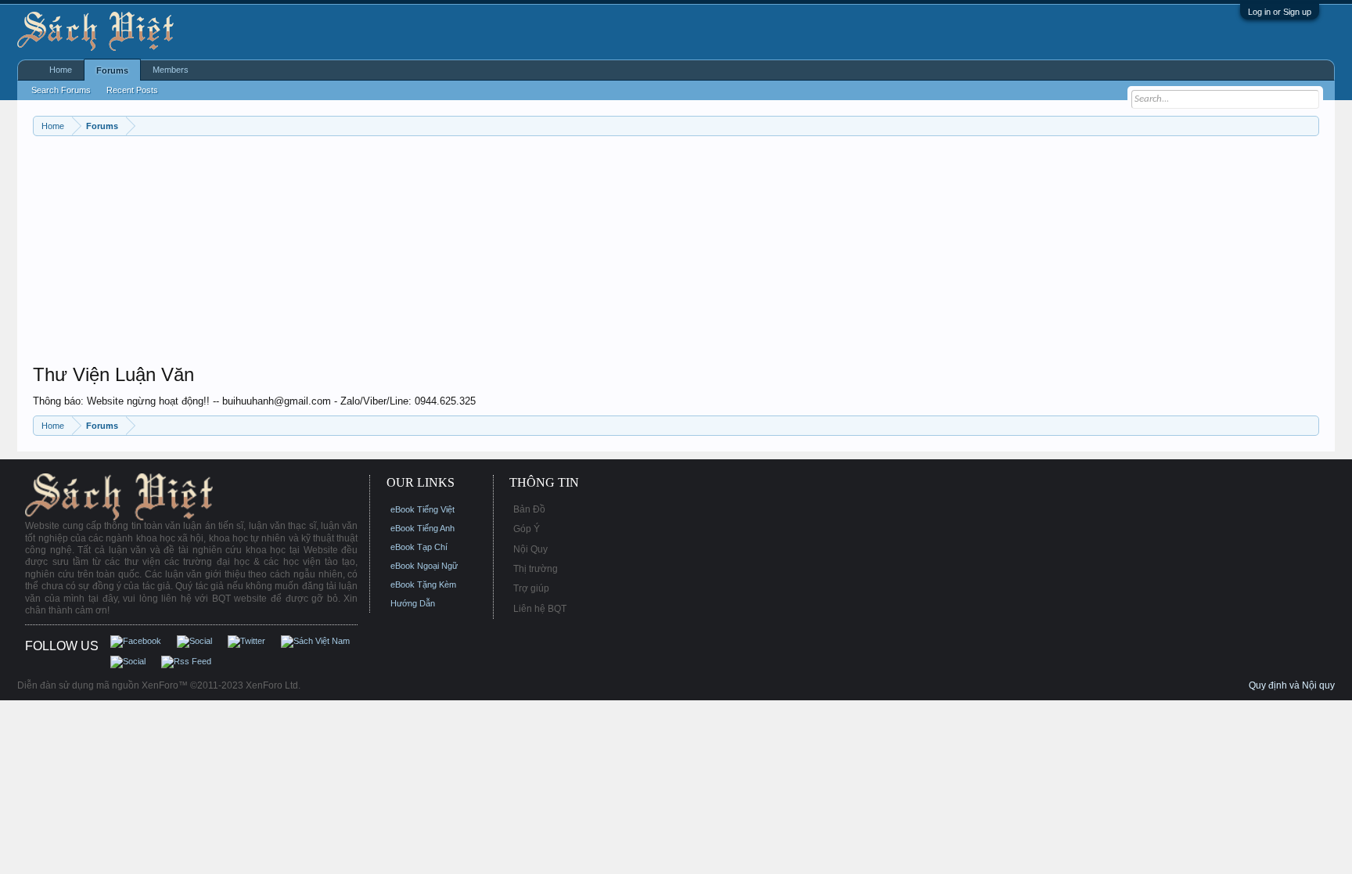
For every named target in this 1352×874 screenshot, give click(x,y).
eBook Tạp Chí (419, 547)
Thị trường (535, 568)
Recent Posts (132, 90)
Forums (112, 70)
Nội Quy (530, 549)
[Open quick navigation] (1309, 125)
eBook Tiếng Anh (422, 528)
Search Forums (61, 90)
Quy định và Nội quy (1292, 685)
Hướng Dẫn (412, 603)
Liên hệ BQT (539, 608)
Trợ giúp (531, 588)
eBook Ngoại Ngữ (424, 565)
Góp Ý (526, 528)
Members (171, 69)
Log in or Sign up (1279, 11)
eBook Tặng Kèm (423, 584)
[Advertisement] (502, 253)
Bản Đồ (529, 509)
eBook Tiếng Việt (422, 509)
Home (60, 69)
